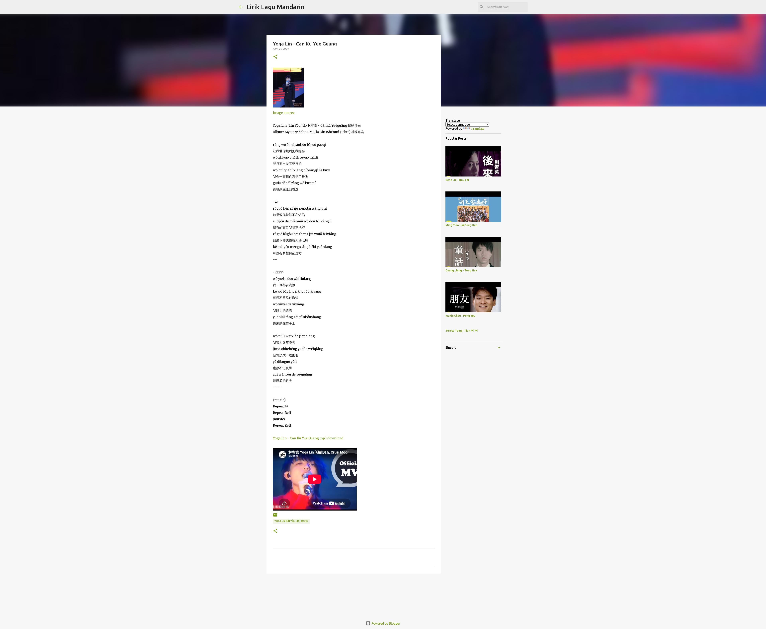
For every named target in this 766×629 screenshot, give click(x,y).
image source (284, 113)
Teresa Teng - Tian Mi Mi (461, 330)
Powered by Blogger (385, 623)
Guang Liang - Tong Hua (461, 270)
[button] (275, 57)
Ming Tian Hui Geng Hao (461, 225)
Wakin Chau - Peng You (460, 315)
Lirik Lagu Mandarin (275, 6)
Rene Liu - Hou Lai (457, 179)
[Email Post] (275, 516)
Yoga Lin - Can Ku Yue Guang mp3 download (308, 438)
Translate (477, 128)
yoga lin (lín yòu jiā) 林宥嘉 (291, 521)
